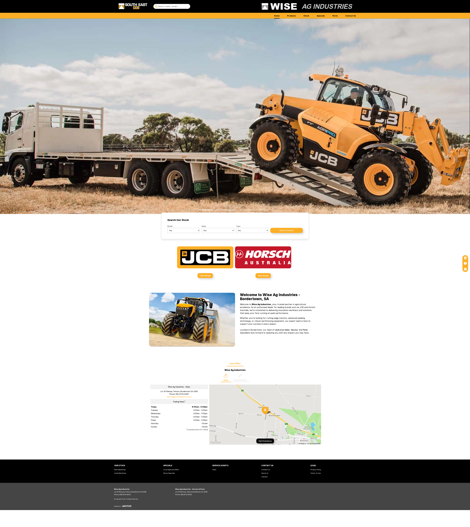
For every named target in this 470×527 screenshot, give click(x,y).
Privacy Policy (315, 470)
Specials (321, 16)
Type (238, 226)
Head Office (235, 363)
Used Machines (120, 473)
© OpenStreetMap (313, 443)
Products (291, 16)
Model (169, 226)
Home (277, 16)
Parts (335, 16)
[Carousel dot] (205, 210)
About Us (264, 473)
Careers (264, 477)
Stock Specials (169, 473)
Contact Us (350, 16)
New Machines (120, 470)
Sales (287, 330)
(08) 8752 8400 (182, 394)
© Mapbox (302, 443)
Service (294, 330)
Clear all (298, 221)
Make (204, 226)
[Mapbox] (215, 442)
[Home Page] (132, 6)
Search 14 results (286, 230)
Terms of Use (315, 473)
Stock (306, 16)
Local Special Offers (171, 470)
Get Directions (265, 441)
